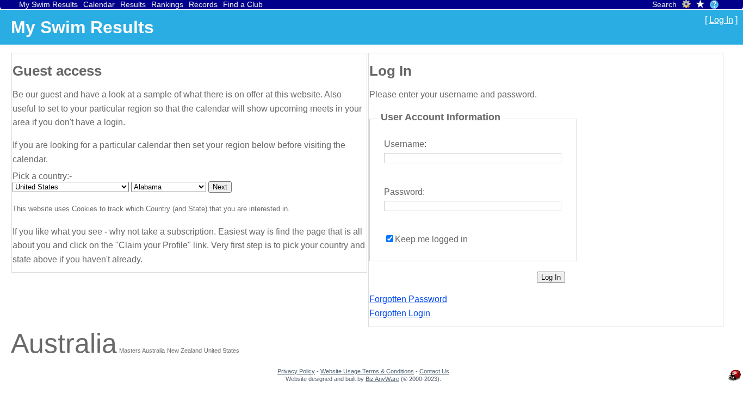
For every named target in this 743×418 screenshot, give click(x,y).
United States (221, 350)
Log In (721, 19)
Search (664, 4)
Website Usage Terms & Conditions (367, 371)
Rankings (167, 4)
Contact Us (434, 371)
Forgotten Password (408, 299)
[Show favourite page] (700, 5)
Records (203, 4)
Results (133, 4)
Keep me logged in (431, 239)
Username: (405, 144)
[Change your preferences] (686, 6)
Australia (64, 343)
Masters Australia (142, 350)
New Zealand (184, 350)
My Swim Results (48, 4)
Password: (404, 191)
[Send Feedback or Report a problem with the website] (735, 380)
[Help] (714, 4)
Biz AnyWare (382, 379)
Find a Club (243, 4)
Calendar (99, 4)
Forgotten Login (399, 313)
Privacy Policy (296, 371)
